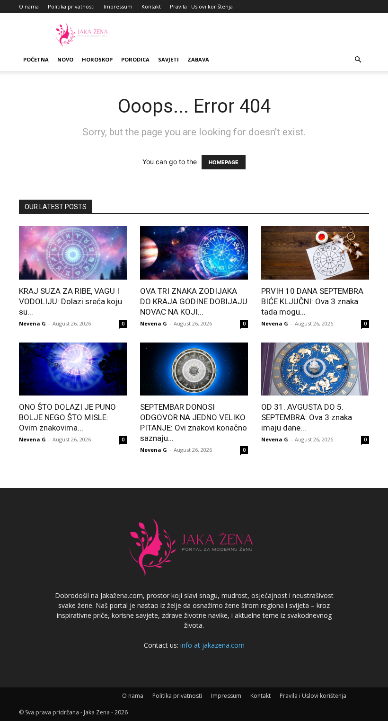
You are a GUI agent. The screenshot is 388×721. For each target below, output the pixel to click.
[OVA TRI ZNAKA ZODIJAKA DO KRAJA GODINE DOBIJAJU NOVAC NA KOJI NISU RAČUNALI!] (194, 253)
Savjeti (168, 59)
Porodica (135, 59)
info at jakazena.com (212, 645)
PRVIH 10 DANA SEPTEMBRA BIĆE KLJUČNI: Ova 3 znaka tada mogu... (312, 301)
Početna (36, 59)
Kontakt (151, 6)
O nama (29, 6)
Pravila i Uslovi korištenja (201, 6)
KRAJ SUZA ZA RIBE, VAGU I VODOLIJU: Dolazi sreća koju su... (70, 301)
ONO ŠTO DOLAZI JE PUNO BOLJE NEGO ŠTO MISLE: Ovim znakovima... (67, 417)
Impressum (118, 6)
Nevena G (32, 323)
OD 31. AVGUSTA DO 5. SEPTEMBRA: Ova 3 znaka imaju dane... (306, 417)
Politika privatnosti (71, 6)
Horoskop (97, 59)
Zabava (198, 59)
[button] (357, 59)
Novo (65, 59)
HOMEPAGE (223, 162)
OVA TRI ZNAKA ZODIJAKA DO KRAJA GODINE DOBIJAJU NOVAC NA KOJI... (193, 301)
